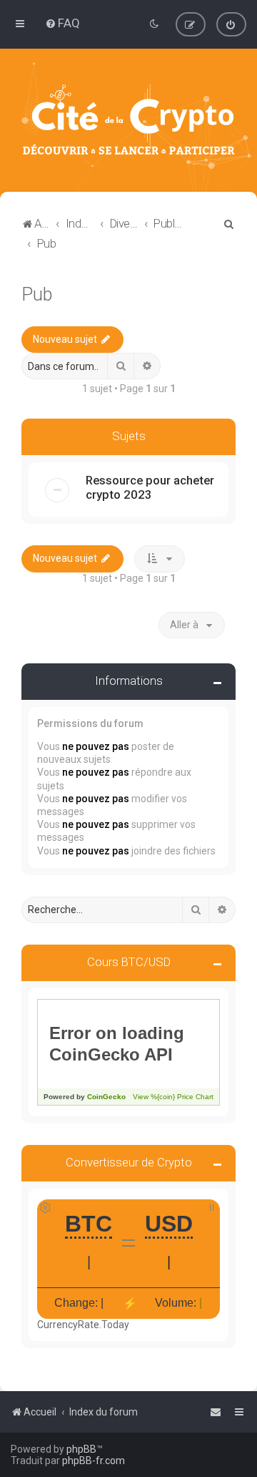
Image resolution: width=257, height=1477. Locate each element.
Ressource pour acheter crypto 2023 (150, 487)
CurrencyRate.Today (83, 1324)
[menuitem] (62, 23)
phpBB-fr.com (93, 1460)
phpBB (81, 1449)
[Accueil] (128, 120)
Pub (36, 294)
